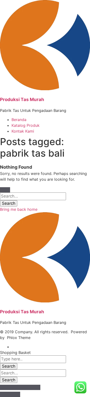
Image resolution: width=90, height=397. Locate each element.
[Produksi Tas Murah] (45, 88)
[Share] (15, 387)
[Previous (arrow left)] (5, 394)
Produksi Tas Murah (22, 99)
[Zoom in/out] (35, 387)
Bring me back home (18, 209)
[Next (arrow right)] (15, 394)
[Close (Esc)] (5, 387)
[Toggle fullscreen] (25, 387)
